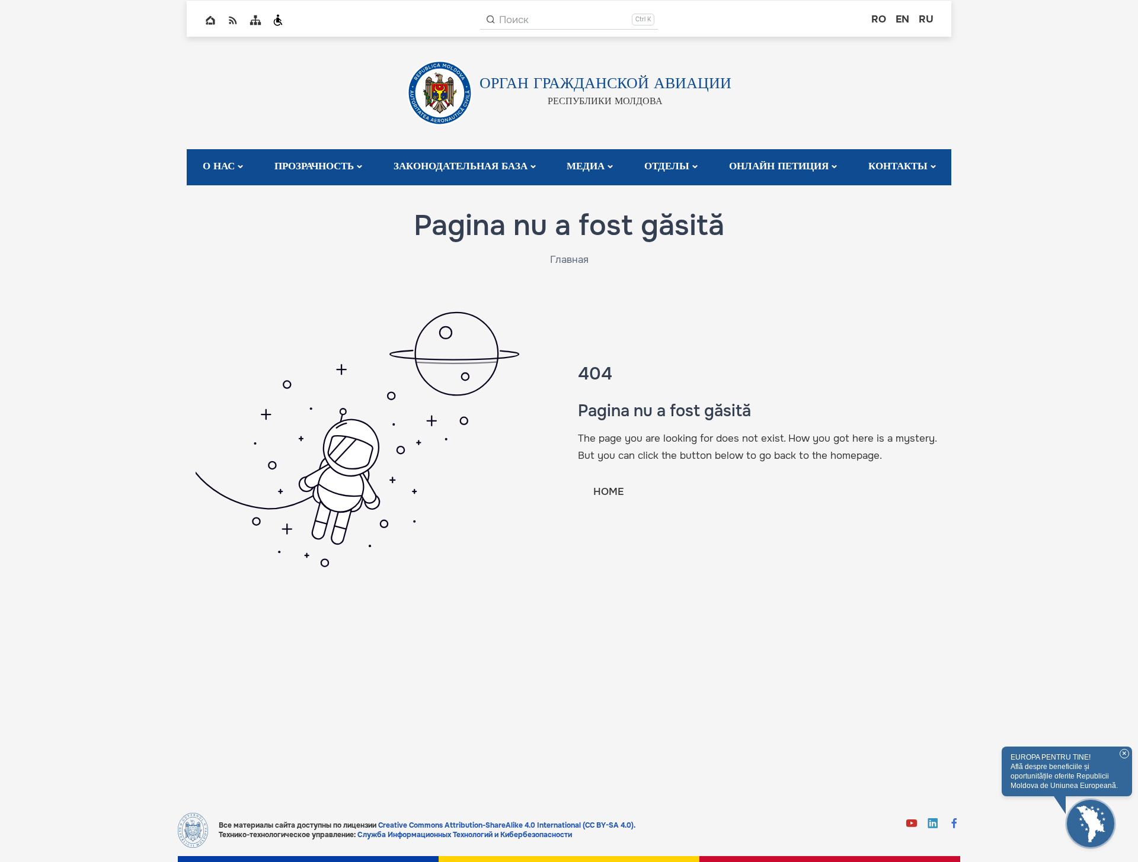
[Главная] (439, 93)
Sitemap (255, 20)
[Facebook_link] (954, 824)
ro (878, 19)
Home (210, 20)
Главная (569, 259)
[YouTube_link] (912, 824)
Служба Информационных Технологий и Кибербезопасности (464, 835)
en (902, 19)
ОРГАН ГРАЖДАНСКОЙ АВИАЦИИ (605, 84)
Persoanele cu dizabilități (278, 20)
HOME (608, 491)
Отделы (666, 167)
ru (926, 19)
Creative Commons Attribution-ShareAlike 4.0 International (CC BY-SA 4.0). (506, 825)
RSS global (233, 20)
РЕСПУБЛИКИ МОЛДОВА (605, 102)
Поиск (514, 20)
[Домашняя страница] (193, 830)
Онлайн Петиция (779, 167)
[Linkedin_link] (933, 824)
